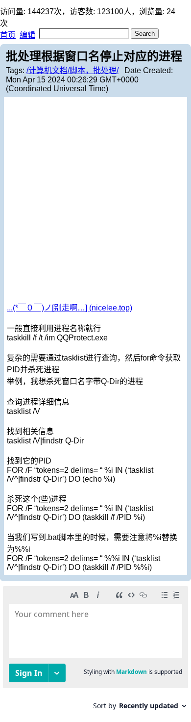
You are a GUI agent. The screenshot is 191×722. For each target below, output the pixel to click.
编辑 (27, 35)
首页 (8, 35)
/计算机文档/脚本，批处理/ (72, 70)
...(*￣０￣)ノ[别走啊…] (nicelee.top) (69, 308)
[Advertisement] (95, 200)
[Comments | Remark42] (95, 651)
